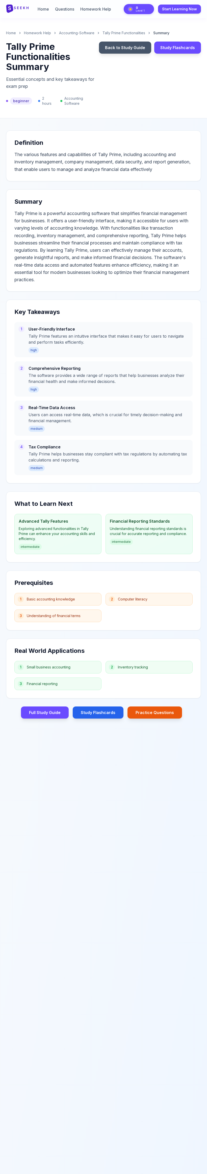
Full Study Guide (45, 712)
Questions (64, 9)
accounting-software (76, 33)
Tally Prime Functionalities (123, 33)
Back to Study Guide (125, 47)
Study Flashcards (177, 47)
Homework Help (95, 9)
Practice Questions (155, 712)
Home (43, 9)
